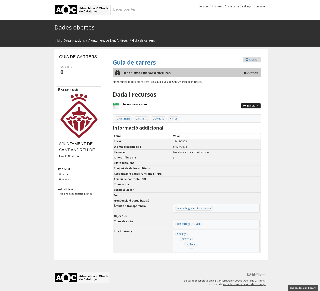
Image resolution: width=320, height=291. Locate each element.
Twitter (65, 174)
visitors (190, 244)
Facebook (66, 179)
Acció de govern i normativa (194, 208)
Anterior (253, 59)
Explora (251, 105)
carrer (173, 118)
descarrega (184, 223)
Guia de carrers (143, 40)
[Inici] (82, 10)
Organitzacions (74, 40)
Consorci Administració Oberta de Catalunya (225, 6)
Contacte (259, 6)
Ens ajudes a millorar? (303, 288)
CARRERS (141, 118)
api (198, 223)
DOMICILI (158, 118)
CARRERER (123, 118)
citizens (186, 239)
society (181, 234)
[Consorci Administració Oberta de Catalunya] (256, 275)
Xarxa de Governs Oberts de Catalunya (244, 284)
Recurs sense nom (134, 104)
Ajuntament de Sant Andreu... (109, 40)
